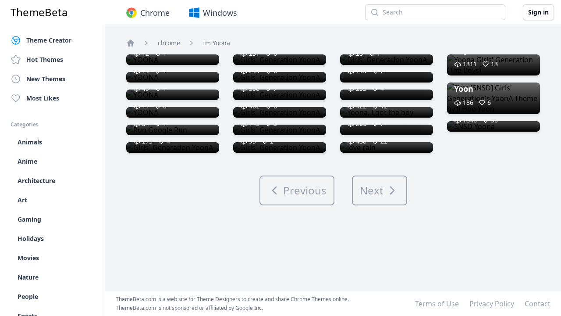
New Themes (45, 79)
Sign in (538, 12)
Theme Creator (48, 40)
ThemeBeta (39, 12)
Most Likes (42, 98)
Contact (537, 304)
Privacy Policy (491, 304)
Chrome (155, 12)
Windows (220, 12)
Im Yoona (216, 43)
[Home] (130, 43)
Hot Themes (44, 59)
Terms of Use (437, 304)
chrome (169, 43)
